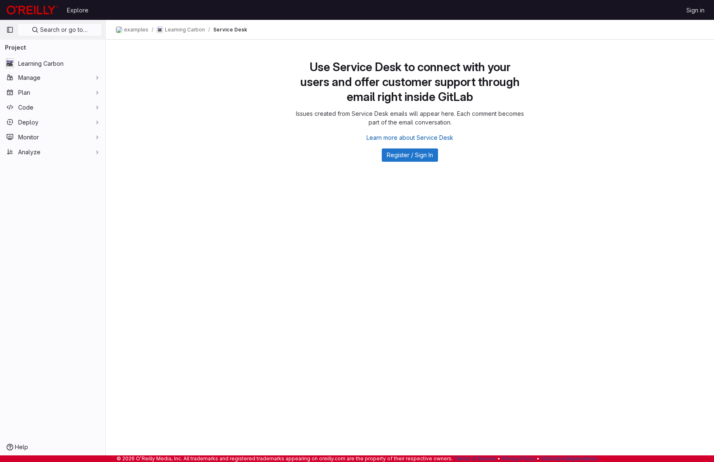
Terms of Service (475, 458)
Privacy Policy (519, 458)
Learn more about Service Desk (410, 137)
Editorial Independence (569, 458)
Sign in (695, 10)
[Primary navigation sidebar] (10, 29)
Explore (77, 10)
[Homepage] (32, 10)
